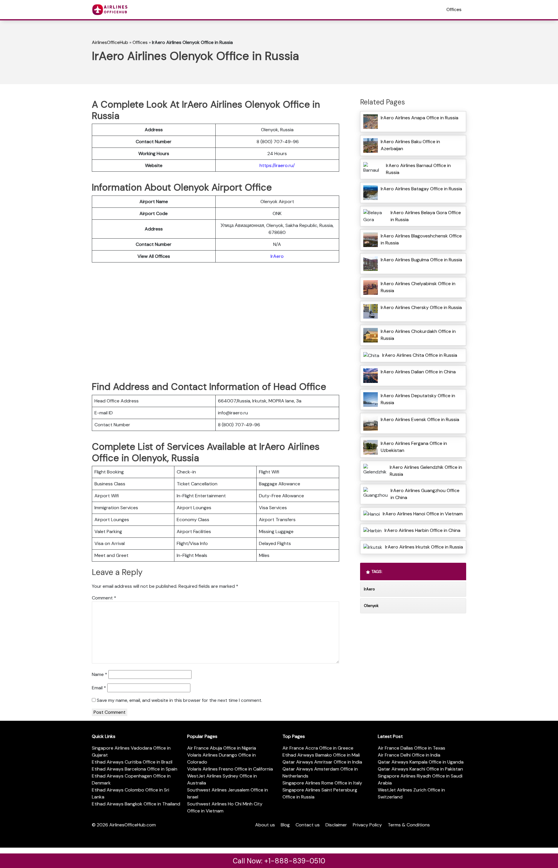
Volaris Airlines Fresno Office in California (230, 769)
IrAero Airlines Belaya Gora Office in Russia (426, 216)
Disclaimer (336, 825)
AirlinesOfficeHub (110, 42)
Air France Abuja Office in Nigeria (221, 748)
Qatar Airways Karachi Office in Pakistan (420, 769)
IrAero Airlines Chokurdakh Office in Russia (418, 334)
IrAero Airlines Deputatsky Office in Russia (418, 399)
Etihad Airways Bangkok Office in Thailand (136, 804)
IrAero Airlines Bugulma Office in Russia (421, 260)
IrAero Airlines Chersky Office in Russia (421, 307)
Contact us (308, 825)
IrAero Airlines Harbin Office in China (422, 530)
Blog (285, 825)
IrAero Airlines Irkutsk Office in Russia (424, 547)
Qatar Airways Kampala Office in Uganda (421, 762)
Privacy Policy (367, 825)
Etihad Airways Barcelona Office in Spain (134, 769)
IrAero (277, 256)
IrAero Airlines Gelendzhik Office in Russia (426, 470)
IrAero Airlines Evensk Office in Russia (420, 419)
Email (99, 688)
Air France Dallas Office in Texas (411, 748)
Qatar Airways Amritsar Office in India (322, 762)
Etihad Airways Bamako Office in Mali (321, 755)
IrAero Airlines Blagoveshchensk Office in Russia (421, 239)
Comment (104, 598)
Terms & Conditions (409, 825)
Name (99, 674)
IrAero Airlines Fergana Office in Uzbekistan (414, 446)
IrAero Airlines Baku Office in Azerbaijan (410, 145)
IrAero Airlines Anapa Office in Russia (419, 118)
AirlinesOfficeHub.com (132, 825)
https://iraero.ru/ (277, 165)
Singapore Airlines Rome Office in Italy (322, 783)
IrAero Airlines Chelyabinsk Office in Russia (418, 287)
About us (265, 825)
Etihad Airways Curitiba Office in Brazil (132, 762)
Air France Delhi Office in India (409, 755)
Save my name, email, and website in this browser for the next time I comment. (179, 700)
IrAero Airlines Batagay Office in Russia (421, 189)
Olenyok (371, 605)
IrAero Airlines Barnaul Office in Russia (418, 168)
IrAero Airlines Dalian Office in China (418, 372)
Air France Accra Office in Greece (317, 748)
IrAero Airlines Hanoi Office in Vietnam (423, 514)
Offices (454, 9)
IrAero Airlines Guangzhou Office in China (425, 493)
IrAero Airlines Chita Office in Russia (419, 355)
